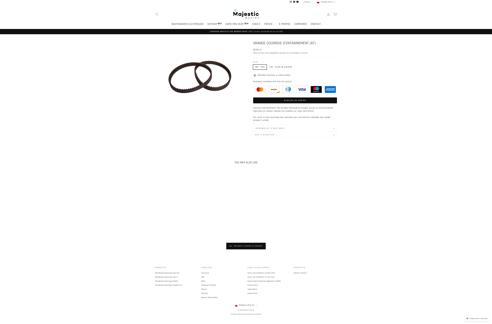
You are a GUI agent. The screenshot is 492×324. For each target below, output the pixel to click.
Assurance (205, 273)
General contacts (300, 273)
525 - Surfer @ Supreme (281, 67)
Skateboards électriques (187, 24)
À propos (284, 24)
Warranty (204, 293)
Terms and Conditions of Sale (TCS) (261, 273)
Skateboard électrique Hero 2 (166, 277)
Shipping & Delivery (208, 285)
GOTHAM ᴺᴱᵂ (214, 24)
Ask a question (264, 135)
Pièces (268, 24)
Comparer (300, 24)
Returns (204, 289)
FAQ (202, 277)
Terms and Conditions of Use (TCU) (260, 277)
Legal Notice (252, 289)
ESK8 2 (256, 24)
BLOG (203, 281)
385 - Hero (260, 67)
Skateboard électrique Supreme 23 (168, 285)
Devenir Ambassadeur (209, 297)
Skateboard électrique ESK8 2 (166, 281)
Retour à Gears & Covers (247, 246)
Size (255, 62)
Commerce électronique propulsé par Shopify (246, 314)
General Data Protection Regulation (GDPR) (264, 281)
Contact (316, 24)
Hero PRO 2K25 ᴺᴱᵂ (236, 24)
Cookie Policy (252, 293)
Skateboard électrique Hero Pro (167, 273)
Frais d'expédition (272, 53)
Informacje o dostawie (270, 128)
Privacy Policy (252, 285)
